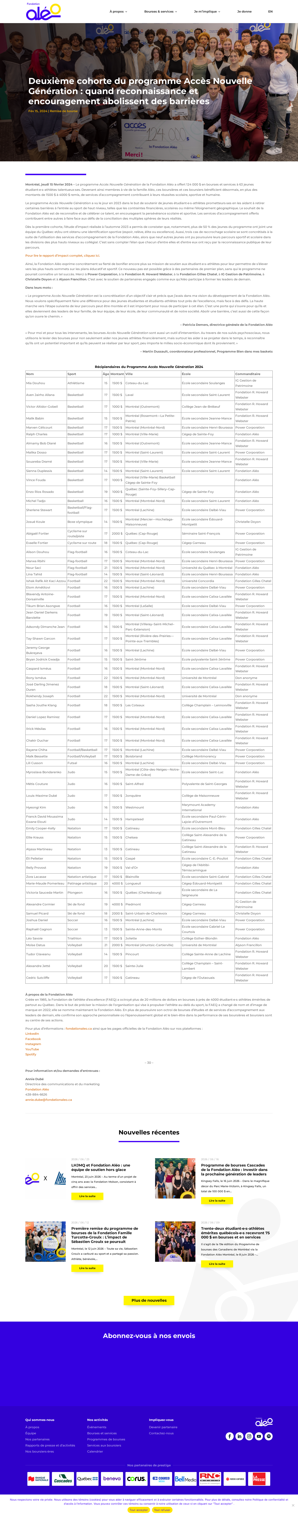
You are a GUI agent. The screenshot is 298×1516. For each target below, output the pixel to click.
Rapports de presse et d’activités (50, 1445)
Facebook (33, 1039)
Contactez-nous (161, 1433)
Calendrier (95, 1451)
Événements (96, 1427)
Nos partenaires (37, 1439)
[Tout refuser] (293, 1505)
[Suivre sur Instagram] (249, 1436)
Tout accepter (139, 1510)
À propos (117, 11)
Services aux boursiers (104, 1445)
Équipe (30, 1433)
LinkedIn (32, 1034)
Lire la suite (87, 1196)
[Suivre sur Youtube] (259, 1436)
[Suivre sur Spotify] (269, 1436)
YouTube (32, 1049)
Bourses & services (159, 11)
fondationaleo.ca (79, 1028)
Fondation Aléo (37, 1089)
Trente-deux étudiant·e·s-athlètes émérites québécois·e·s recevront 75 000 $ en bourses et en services (235, 1232)
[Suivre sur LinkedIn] (239, 1436)
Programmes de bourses (106, 1439)
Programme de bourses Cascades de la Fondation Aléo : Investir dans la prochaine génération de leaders (234, 1169)
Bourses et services (102, 1433)
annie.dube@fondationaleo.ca (48, 1100)
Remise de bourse (64, 111)
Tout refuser (162, 1510)
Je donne (244, 11)
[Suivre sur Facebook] (230, 1436)
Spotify (30, 1054)
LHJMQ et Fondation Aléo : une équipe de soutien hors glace (100, 1167)
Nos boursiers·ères (39, 1451)
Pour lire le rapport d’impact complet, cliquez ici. (62, 255)
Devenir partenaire (163, 1427)
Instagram (33, 1044)
